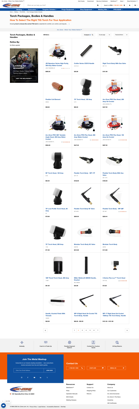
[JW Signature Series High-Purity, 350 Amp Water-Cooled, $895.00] (58, 51)
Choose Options (86, 308)
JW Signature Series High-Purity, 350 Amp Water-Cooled (57, 64)
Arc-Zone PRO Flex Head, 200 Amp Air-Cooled (113, 100)
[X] (47, 377)
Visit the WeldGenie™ (24, 78)
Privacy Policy (33, 406)
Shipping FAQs (91, 390)
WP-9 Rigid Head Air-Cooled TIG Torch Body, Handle (85, 315)
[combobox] (62, 5)
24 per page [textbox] (102, 34)
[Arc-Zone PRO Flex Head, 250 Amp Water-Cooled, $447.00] (86, 122)
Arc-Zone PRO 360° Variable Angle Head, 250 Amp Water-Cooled (56, 137)
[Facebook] (28, 377)
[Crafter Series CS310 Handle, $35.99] (86, 51)
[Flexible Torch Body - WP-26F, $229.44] (115, 196)
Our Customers (111, 390)
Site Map (63, 406)
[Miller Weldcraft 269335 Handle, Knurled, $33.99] (86, 265)
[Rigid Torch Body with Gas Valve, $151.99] (115, 51)
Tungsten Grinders (49, 9)
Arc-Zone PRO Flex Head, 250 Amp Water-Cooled (84, 136)
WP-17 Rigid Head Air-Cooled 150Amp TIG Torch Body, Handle (114, 315)
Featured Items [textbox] (119, 34)
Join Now (49, 370)
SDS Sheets (69, 397)
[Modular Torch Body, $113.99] (115, 232)
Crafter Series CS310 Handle (84, 63)
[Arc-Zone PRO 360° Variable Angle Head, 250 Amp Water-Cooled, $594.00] (58, 122)
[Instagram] (22, 377)
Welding (19, 9)
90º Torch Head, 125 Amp (54, 173)
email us (113, 368)
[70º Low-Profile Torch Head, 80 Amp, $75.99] (58, 196)
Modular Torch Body (110, 244)
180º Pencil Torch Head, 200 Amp (57, 278)
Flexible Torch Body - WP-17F (84, 173)
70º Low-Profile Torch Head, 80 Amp (57, 210)
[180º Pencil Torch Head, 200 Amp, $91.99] (58, 265)
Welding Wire (102, 9)
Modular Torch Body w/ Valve (84, 244)
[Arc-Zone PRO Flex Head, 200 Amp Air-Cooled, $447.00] (115, 87)
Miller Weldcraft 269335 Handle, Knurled (85, 279)
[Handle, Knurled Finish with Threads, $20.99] (58, 301)
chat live (93, 368)
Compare (87, 34)
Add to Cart (57, 58)
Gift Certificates (112, 403)
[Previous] (45, 330)
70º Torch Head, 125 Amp (83, 99)
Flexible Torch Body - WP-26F (113, 209)
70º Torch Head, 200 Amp (54, 244)
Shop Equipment (86, 9)
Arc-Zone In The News (114, 397)
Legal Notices (42, 406)
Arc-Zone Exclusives (113, 394)
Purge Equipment (68, 9)
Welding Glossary (71, 400)
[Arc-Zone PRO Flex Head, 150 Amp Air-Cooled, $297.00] (115, 122)
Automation (32, 9)
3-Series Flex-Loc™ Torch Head (114, 278)
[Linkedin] (40, 377)
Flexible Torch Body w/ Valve (84, 209)
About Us (110, 387)
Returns (89, 394)
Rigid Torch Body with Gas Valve (114, 63)
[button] (21, 343)
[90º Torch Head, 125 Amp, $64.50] (58, 160)
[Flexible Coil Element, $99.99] (58, 87)
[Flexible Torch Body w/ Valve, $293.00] (86, 196)
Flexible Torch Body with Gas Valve (113, 174)
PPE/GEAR (117, 9)
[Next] (127, 330)
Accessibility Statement (53, 406)
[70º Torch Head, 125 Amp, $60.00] (86, 87)
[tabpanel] (24, 65)
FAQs (67, 390)
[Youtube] (34, 377)
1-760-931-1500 (117, 5)
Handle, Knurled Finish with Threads (55, 315)
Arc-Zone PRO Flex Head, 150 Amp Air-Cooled (113, 136)
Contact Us (90, 387)
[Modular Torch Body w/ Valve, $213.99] (86, 232)
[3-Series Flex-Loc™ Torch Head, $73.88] (115, 265)
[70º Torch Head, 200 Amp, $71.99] (58, 232)
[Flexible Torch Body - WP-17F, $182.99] (86, 160)
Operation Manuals (71, 394)
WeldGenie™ (70, 387)
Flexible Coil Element (53, 99)
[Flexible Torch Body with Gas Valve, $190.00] (115, 160)
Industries (110, 400)
